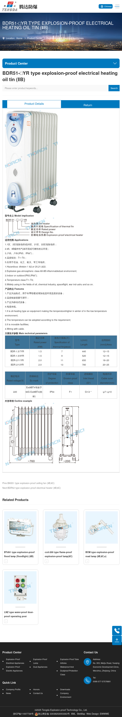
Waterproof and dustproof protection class (69, 670)
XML (73, 713)
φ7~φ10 (107, 391)
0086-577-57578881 (102, 681)
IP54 (52, 391)
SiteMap (81, 713)
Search (114, 88)
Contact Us (38, 693)
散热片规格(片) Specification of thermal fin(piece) (62, 342)
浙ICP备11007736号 (23, 713)
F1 (70, 391)
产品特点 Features (14, 288)
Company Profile (13, 689)
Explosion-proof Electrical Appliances (65, 38)
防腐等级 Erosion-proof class (70, 378)
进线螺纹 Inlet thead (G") (88, 378)
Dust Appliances (40, 666)
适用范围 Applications (16, 239)
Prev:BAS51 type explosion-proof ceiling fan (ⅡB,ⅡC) (28, 483)
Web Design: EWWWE (97, 713)
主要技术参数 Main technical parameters (26, 333)
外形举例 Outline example (18, 400)
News (8, 693)
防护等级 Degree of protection (52, 378)
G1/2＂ (88, 391)
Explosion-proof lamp (40, 661)
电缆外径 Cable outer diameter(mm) (107, 378)
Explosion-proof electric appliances (14, 668)
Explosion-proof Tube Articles (69, 661)
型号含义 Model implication (19, 215)
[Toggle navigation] (116, 6)
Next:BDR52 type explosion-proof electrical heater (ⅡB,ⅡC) (31, 487)
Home (19, 38)
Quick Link (9, 682)
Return (88, 105)
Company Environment (65, 695)
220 (15, 391)
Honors (36, 689)
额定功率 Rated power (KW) (40, 342)
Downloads (65, 689)
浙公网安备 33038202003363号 (54, 713)
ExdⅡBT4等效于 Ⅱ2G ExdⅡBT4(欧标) (34, 392)
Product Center (34, 38)
